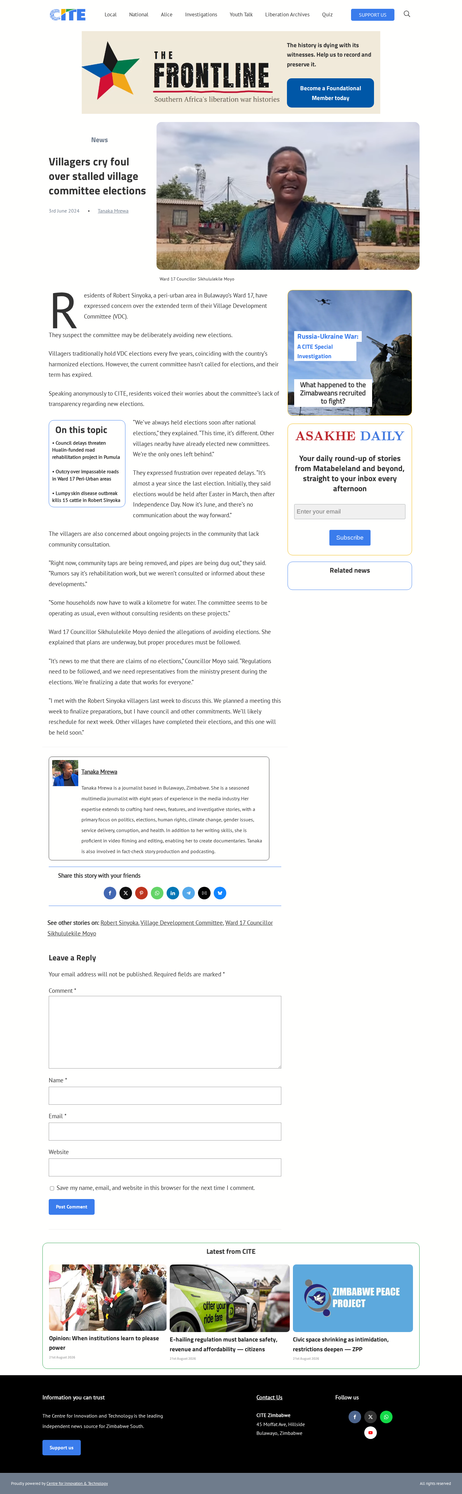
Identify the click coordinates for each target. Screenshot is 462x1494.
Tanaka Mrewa (113, 211)
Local (111, 14)
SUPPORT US (373, 15)
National (138, 14)
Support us (62, 1447)
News (99, 140)
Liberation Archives (287, 14)
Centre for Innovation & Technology (77, 1483)
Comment (62, 990)
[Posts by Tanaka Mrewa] (65, 781)
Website (59, 1152)
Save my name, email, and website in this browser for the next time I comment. (156, 1187)
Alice (167, 14)
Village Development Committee (181, 922)
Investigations (201, 14)
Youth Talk (241, 14)
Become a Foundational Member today (330, 92)
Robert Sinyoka (119, 922)
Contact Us (269, 1397)
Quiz (327, 14)
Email (58, 1116)
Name (58, 1080)
